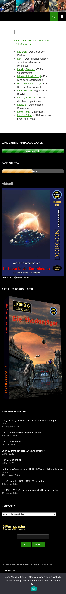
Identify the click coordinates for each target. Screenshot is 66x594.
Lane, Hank (23, 111)
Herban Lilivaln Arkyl (29, 83)
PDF (12, 277)
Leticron (22, 51)
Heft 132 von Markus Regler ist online (21, 432)
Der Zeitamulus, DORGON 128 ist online (23, 481)
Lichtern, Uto (24, 90)
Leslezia (21, 104)
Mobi (26, 277)
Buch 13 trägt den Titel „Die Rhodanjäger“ (23, 450)
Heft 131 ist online (11, 441)
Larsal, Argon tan (26, 97)
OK (34, 589)
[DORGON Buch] (33, 347)
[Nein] (61, 583)
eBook (5, 277)
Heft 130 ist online (11, 459)
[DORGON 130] (33, 231)
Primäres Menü (62, 16)
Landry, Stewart (26, 69)
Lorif (20, 58)
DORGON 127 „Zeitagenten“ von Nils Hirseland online (30, 490)
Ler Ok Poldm (24, 115)
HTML (19, 277)
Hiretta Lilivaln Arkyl (29, 76)
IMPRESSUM (8, 570)
